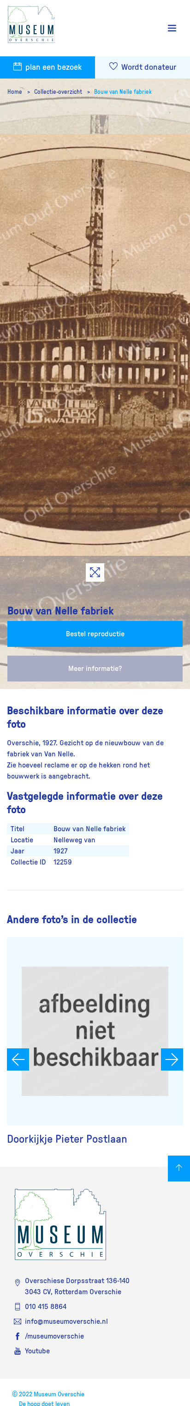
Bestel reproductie (95, 634)
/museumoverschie (54, 1336)
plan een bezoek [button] (53, 67)
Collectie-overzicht (58, 92)
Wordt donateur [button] (147, 67)
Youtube (37, 1351)
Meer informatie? (95, 668)
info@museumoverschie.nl (66, 1321)
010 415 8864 (45, 1306)
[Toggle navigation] (172, 28)
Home (15, 92)
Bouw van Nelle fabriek (123, 92)
